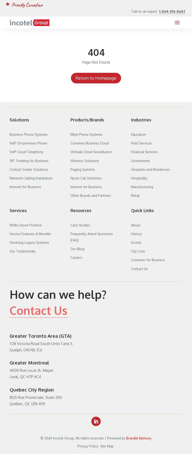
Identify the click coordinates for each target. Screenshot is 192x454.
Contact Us (38, 310)
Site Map (107, 446)
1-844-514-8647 (172, 11)
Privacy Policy (88, 446)
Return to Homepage (96, 78)
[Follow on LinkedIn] (96, 421)
